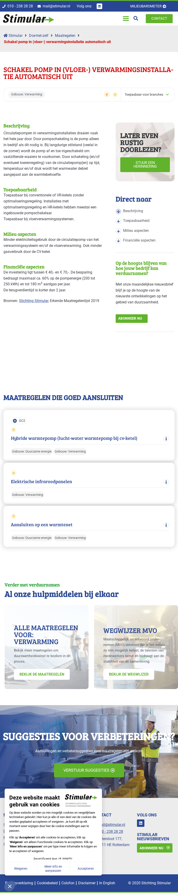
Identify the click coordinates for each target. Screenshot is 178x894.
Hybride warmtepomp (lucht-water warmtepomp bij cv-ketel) (74, 438)
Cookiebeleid (47, 883)
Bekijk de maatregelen (41, 674)
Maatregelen (65, 35)
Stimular (15, 35)
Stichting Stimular (33, 301)
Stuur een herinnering (145, 165)
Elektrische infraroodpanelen (41, 481)
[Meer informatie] (166, 438)
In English (107, 883)
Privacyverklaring (19, 883)
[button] (126, 18)
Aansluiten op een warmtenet (42, 524)
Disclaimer (86, 883)
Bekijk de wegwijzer (129, 674)
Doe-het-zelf (38, 35)
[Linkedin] (99, 6)
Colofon (67, 883)
